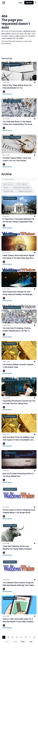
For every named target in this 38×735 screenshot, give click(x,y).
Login (20, 2)
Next (22, 642)
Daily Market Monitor (8, 191)
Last (30, 642)
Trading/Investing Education (25, 191)
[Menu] (35, 2)
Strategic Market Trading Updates (21, 187)
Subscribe (29, 2)
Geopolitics (6, 187)
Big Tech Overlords (8, 184)
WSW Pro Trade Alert (22, 184)
